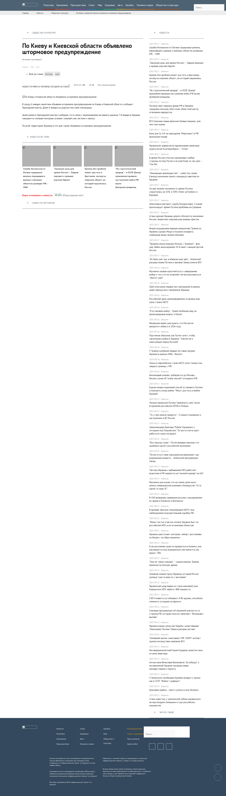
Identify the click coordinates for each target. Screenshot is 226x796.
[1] (57, 195)
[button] (48, 5)
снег (57, 74)
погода (49, 74)
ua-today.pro (36, 59)
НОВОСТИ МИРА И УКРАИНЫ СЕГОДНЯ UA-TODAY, (46, 86)
